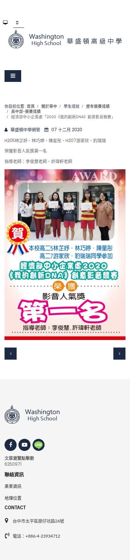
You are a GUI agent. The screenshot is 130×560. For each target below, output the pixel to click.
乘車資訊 (13, 486)
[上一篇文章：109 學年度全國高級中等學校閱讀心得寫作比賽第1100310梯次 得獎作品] (11, 354)
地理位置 (13, 498)
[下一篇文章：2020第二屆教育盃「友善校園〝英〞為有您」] (119, 354)
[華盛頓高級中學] (65, 39)
